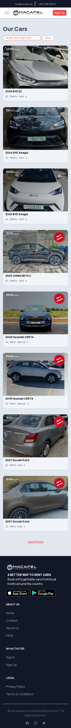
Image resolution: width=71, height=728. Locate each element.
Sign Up (59, 13)
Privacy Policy (15, 686)
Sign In (10, 657)
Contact (12, 620)
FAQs (9, 635)
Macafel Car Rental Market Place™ (38, 711)
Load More (36, 542)
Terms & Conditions (20, 694)
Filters (48, 37)
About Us (12, 628)
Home (10, 613)
